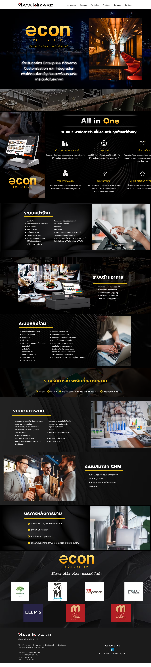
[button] (106, 5)
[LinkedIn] (112, 649)
